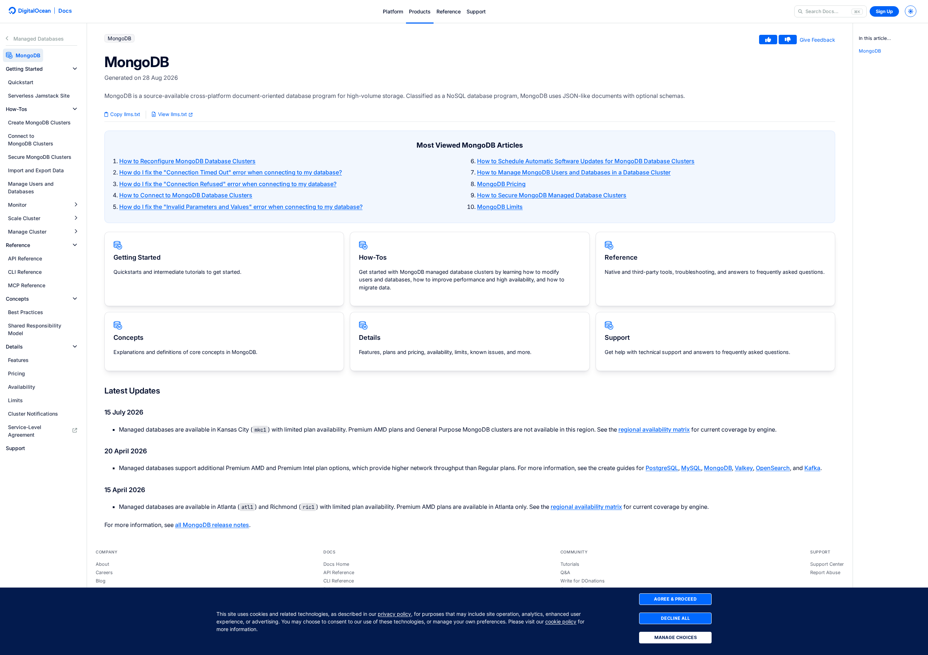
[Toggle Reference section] (74, 245)
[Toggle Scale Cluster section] (75, 218)
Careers (104, 572)
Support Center (827, 564)
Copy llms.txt (124, 114)
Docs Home (336, 564)
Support (476, 11)
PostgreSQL (662, 467)
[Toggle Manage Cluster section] (75, 231)
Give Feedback (817, 40)
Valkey (744, 467)
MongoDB (718, 467)
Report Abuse (825, 572)
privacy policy (394, 614)
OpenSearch (773, 467)
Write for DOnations (582, 581)
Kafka (812, 467)
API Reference (338, 572)
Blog (100, 581)
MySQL (691, 467)
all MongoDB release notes (212, 524)
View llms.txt (172, 114)
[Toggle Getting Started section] (74, 68)
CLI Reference (338, 581)
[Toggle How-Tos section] (74, 109)
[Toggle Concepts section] (74, 298)
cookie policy (560, 621)
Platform (393, 11)
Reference (448, 11)
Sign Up (884, 11)
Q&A (565, 572)
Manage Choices (675, 637)
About (102, 564)
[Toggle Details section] (74, 346)
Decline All (675, 618)
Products (420, 11)
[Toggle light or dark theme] (910, 11)
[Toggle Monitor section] (75, 204)
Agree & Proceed (675, 599)
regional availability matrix (654, 429)
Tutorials (569, 564)
